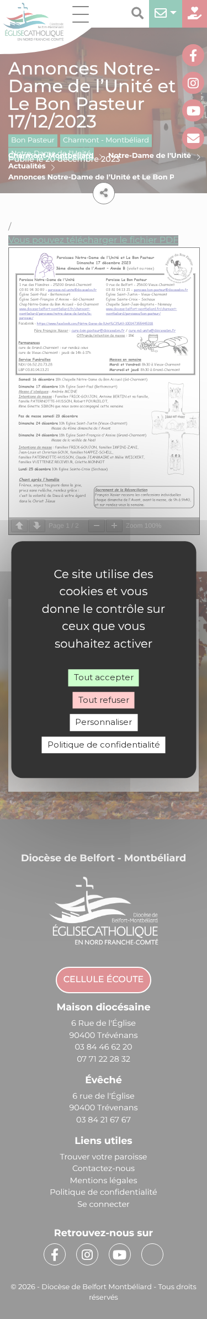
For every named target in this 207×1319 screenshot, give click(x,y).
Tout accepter (104, 677)
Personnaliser (103, 722)
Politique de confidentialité (103, 744)
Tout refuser (103, 700)
